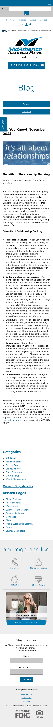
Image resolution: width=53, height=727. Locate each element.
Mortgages (11, 516)
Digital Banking (13, 499)
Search (26, 13)
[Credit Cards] (38, 582)
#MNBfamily (12, 458)
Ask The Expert (13, 461)
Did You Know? (13, 468)
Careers (22, 20)
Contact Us (11, 527)
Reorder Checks (13, 502)
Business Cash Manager (17, 509)
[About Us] (15, 565)
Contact (43, 20)
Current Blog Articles (18, 486)
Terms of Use (27, 698)
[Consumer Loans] (38, 565)
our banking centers (12, 420)
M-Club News (12, 475)
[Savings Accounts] (14, 581)
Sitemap (26, 701)
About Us (14, 568)
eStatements (12, 506)
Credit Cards (38, 585)
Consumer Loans (38, 568)
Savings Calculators (15, 530)
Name (26, 656)
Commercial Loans (15, 513)
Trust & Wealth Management (19, 523)
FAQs (8, 520)
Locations (10, 20)
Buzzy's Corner (13, 465)
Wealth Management (16, 479)
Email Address (26, 667)
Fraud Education (14, 472)
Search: (5, 9)
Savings (15, 584)
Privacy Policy (26, 694)
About (33, 20)
